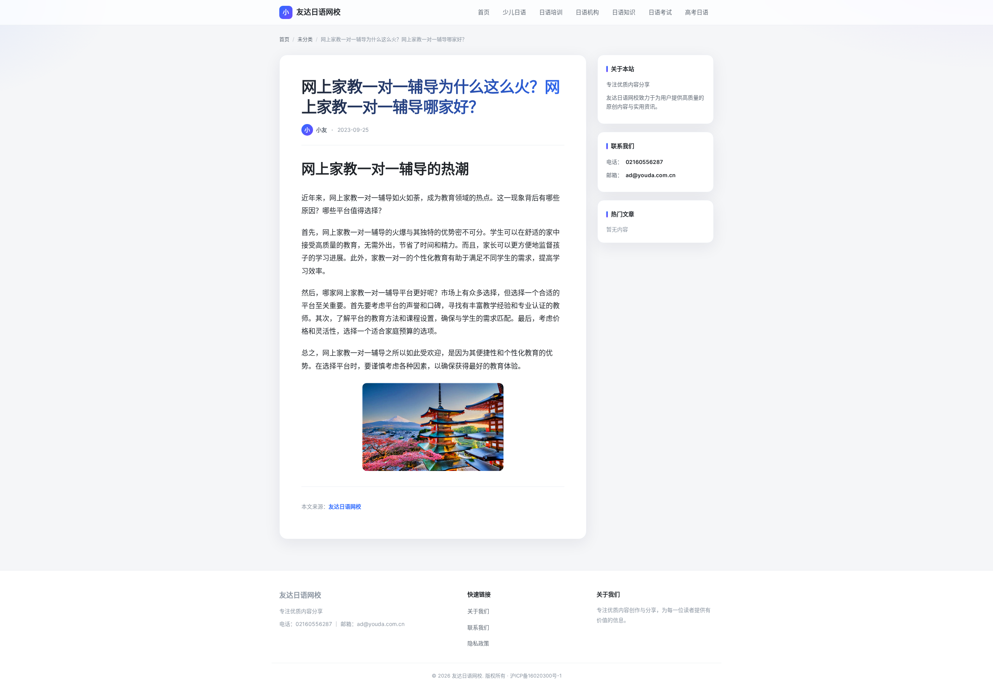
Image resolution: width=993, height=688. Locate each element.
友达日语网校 (345, 506)
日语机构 (587, 12)
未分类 (305, 39)
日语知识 (623, 12)
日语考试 (660, 12)
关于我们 (478, 611)
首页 (484, 12)
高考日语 (696, 12)
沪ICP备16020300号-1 (536, 675)
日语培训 (550, 12)
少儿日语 (514, 12)
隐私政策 (478, 643)
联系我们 (478, 627)
